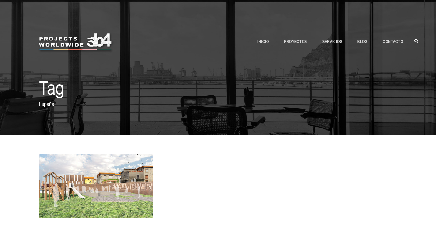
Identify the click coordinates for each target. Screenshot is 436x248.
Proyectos (295, 41)
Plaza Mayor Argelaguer (96, 177)
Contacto (393, 41)
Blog (362, 41)
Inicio (263, 41)
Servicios (332, 41)
